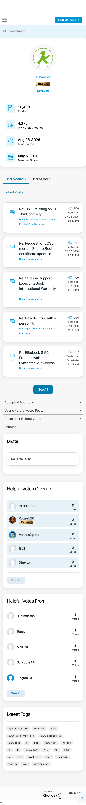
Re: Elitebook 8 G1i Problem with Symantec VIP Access (37, 357)
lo (9, 749)
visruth (12, 764)
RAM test (33, 757)
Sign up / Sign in (68, 19)
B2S (53, 728)
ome (66, 749)
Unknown (62, 757)
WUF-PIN (39, 728)
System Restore (18, 728)
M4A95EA (31, 749)
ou (9, 757)
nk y (46, 749)
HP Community (14, 31)
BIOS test (14, 742)
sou (48, 757)
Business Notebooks (31, 259)
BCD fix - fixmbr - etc (21, 735)
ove (20, 757)
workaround (41, 764)
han (36, 742)
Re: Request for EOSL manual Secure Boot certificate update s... (36, 248)
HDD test (50, 742)
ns (56, 749)
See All (43, 389)
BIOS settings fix (50, 735)
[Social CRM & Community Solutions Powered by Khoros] (52, 794)
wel (25, 764)
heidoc (67, 742)
